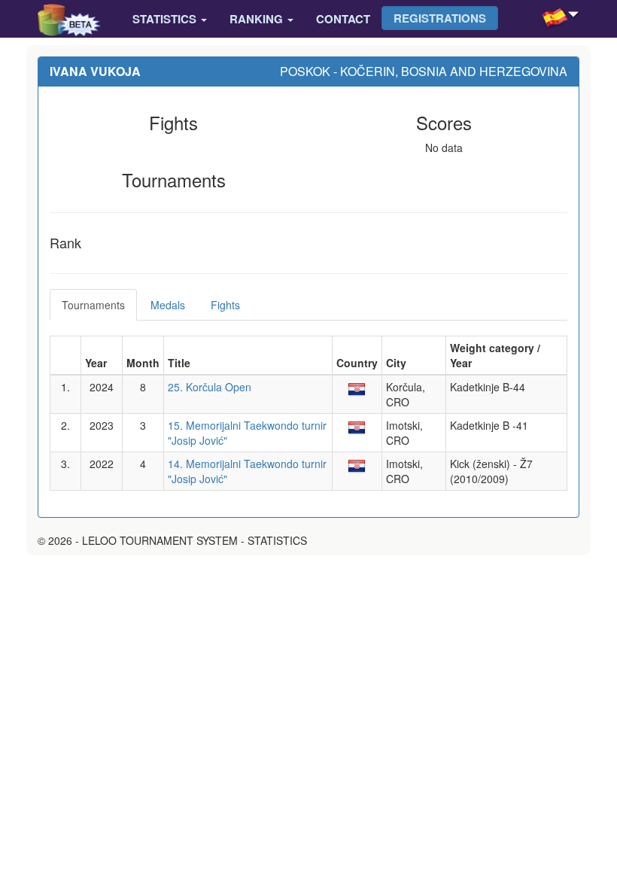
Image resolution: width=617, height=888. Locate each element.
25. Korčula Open (209, 386)
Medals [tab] (167, 304)
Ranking (257, 19)
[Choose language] (573, 19)
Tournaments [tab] (93, 304)
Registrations (440, 18)
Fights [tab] (225, 304)
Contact (343, 19)
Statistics (165, 19)
